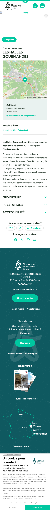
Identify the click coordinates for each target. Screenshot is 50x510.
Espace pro (31, 353)
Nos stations (33, 308)
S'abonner (25, 333)
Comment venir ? (22, 446)
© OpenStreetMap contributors (35, 97)
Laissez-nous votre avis (25, 289)
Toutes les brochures (25, 398)
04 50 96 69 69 (25, 284)
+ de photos (9, 39)
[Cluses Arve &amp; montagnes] (13, 6)
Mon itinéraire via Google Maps (21, 116)
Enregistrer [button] (36, 228)
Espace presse (14, 353)
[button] (25, 2)
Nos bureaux (17, 308)
